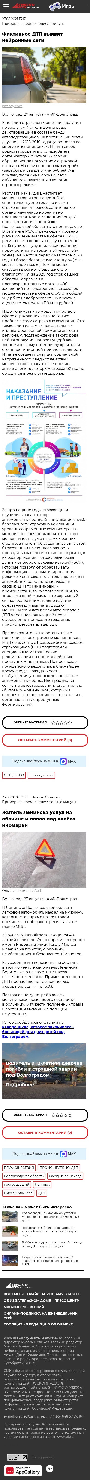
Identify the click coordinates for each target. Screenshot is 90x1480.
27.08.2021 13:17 (14, 19)
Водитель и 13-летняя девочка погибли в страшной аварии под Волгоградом (44, 1069)
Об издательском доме (27, 1301)
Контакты (14, 1294)
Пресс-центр (66, 1301)
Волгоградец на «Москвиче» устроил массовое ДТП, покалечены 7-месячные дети (50, 1216)
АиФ (38, 891)
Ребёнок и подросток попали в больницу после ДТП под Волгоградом (52, 1244)
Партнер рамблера (43, 1457)
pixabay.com (12, 106)
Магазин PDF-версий (24, 1307)
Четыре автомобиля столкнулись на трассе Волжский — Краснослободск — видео (51, 1231)
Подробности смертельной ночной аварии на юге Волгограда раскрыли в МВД (50, 1260)
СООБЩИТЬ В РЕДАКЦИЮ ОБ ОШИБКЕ (38, 1324)
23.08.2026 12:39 (15, 797)
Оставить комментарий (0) (45, 740)
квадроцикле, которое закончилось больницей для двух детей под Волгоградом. (38, 1032)
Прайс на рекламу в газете (53, 1294)
